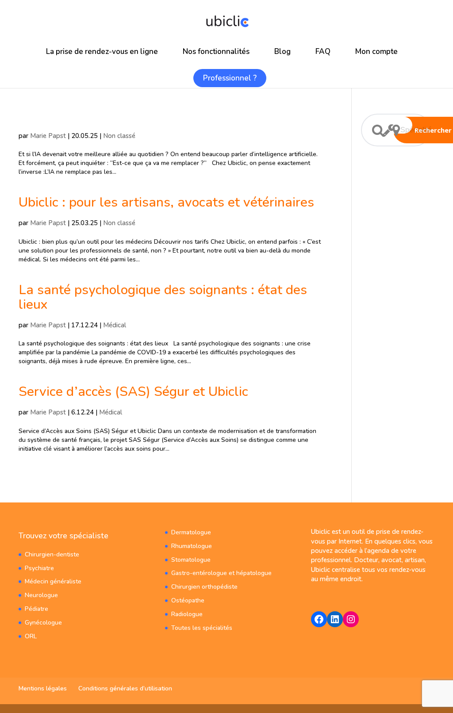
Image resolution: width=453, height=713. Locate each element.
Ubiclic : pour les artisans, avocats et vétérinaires (166, 202)
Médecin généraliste (53, 581)
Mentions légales (43, 688)
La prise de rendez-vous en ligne (102, 51)
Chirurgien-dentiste (52, 554)
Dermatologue (191, 532)
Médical (114, 325)
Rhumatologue (191, 546)
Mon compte (376, 51)
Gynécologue (43, 622)
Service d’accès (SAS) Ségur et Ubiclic (133, 392)
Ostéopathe (187, 600)
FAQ (322, 51)
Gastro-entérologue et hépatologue (221, 573)
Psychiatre (39, 568)
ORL (31, 636)
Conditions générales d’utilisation (125, 688)
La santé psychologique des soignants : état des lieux (163, 297)
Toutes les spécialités (201, 628)
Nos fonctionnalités (216, 51)
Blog (282, 51)
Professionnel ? (230, 78)
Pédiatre (36, 609)
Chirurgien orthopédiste (204, 587)
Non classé (119, 135)
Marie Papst (48, 135)
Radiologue (187, 614)
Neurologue (41, 595)
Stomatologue (191, 560)
